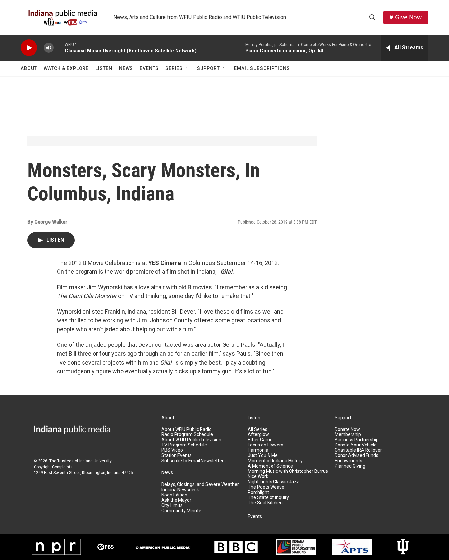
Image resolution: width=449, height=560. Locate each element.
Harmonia (258, 450)
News (126, 68)
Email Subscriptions (262, 68)
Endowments (348, 460)
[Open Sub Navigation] (187, 68)
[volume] (48, 47)
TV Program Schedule (184, 445)
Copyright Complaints (53, 467)
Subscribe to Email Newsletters (193, 460)
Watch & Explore (66, 68)
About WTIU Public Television (191, 439)
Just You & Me (263, 455)
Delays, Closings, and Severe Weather (200, 484)
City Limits (172, 505)
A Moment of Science (270, 466)
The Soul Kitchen (265, 502)
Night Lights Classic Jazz (273, 481)
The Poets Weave (266, 487)
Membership (348, 434)
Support (208, 68)
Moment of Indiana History (275, 460)
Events (149, 68)
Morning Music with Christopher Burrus (288, 471)
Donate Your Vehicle (356, 445)
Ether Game (260, 439)
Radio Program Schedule (187, 434)
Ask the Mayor (176, 500)
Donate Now (347, 429)
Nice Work (258, 476)
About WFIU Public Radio (186, 429)
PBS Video (172, 450)
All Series (257, 429)
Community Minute (181, 510)
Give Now (408, 17)
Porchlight (258, 492)
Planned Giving (350, 466)
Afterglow (258, 434)
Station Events (176, 455)
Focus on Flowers (265, 445)
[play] (29, 48)
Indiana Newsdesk (180, 489)
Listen (103, 68)
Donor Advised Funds (356, 455)
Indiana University (95, 461)
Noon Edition (174, 495)
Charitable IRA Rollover (358, 450)
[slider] (59, 47)
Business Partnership (357, 439)
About (29, 68)
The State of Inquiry (268, 497)
